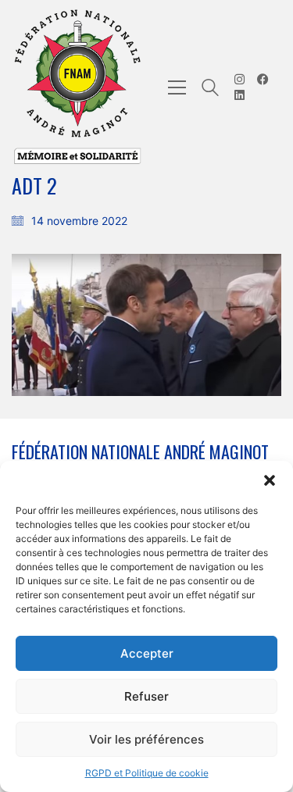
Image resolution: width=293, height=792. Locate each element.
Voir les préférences (146, 739)
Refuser (146, 696)
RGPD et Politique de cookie (147, 773)
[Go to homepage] (78, 87)
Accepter (146, 653)
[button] (269, 480)
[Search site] (210, 89)
